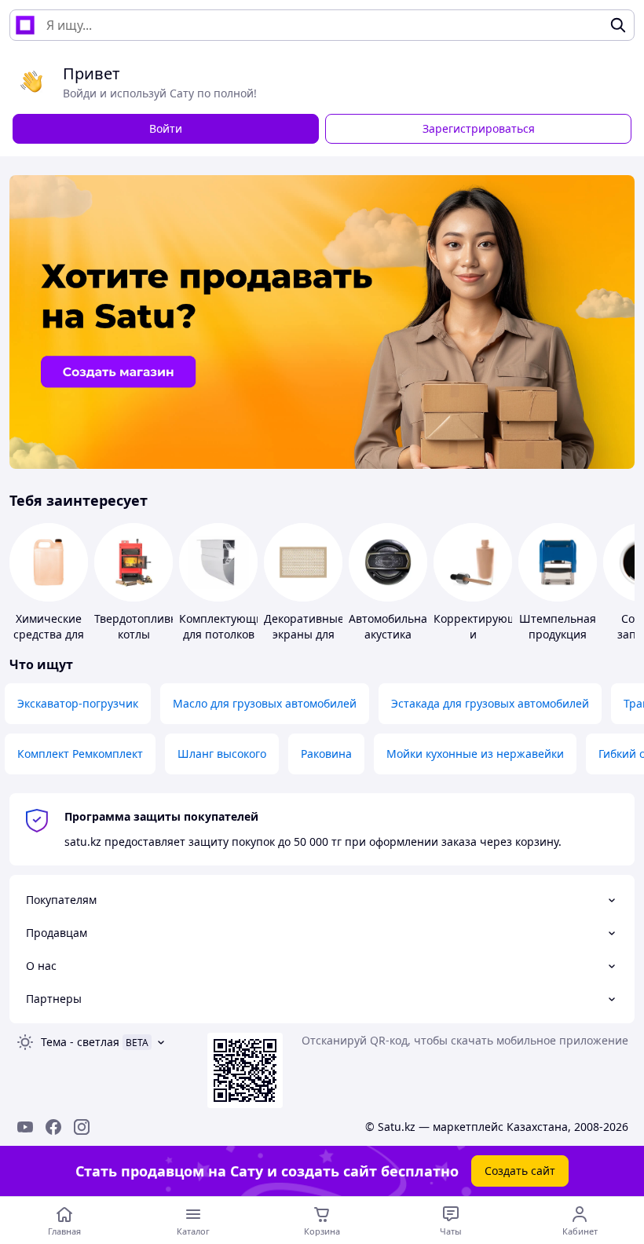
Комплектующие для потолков (224, 626)
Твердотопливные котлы (143, 626)
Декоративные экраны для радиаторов (304, 634)
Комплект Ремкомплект (80, 753)
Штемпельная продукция (557, 626)
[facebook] (53, 1127)
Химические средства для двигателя (48, 634)
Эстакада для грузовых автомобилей (490, 703)
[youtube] (25, 1127)
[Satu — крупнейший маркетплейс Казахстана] (25, 25)
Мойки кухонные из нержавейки (475, 753)
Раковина (326, 753)
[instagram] (81, 1127)
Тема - (80, 1041)
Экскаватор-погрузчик (77, 703)
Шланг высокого (221, 753)
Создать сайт (520, 1170)
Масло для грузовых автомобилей (265, 703)
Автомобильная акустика (391, 626)
